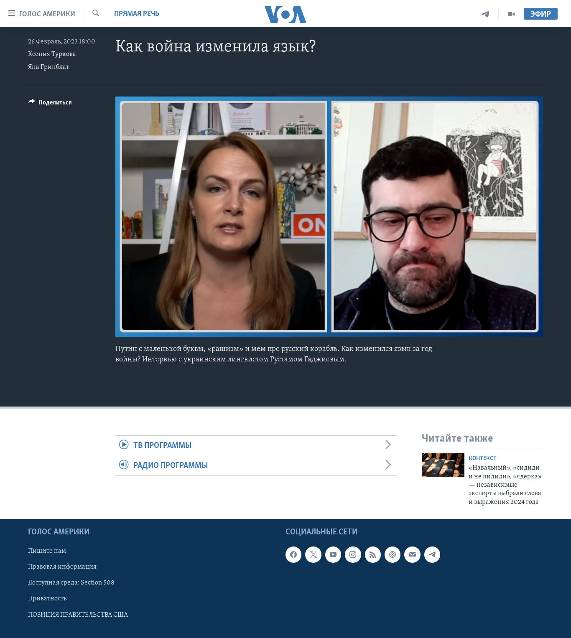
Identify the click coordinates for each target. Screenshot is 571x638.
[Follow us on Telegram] (432, 555)
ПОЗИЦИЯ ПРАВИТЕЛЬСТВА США (78, 615)
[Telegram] (485, 14)
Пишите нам (47, 551)
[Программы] (511, 14)
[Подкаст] (392, 555)
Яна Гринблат (48, 67)
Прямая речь (136, 14)
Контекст (483, 458)
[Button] (50, 104)
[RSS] (373, 555)
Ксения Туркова (52, 54)
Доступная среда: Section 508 (71, 583)
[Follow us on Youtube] (333, 555)
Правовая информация (62, 567)
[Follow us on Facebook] (293, 555)
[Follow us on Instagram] (353, 555)
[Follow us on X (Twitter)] (313, 555)
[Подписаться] (412, 555)
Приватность (47, 599)
